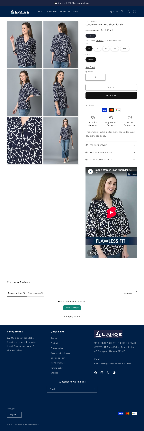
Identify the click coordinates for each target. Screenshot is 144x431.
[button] (41, 11)
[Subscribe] (94, 389)
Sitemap (54, 373)
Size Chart (90, 67)
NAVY (92, 60)
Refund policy (57, 368)
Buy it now (111, 95)
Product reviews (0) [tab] (16, 293)
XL (116, 49)
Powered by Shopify (31, 425)
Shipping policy (58, 358)
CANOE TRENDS (18, 425)
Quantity (89, 71)
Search (54, 338)
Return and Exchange (60, 353)
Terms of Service (58, 362)
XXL (126, 49)
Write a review (72, 307)
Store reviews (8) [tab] (35, 293)
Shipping (100, 40)
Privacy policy (57, 348)
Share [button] (91, 105)
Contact (54, 343)
